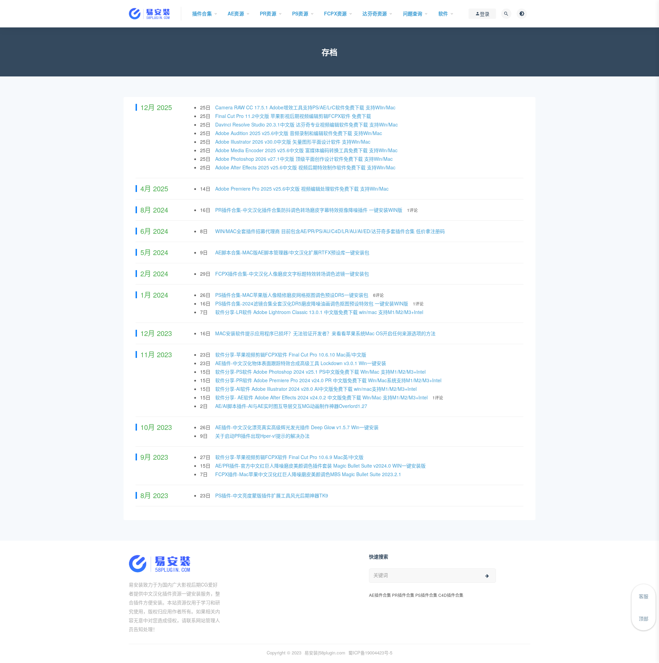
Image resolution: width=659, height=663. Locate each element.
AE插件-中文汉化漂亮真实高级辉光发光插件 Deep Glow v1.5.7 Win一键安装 (297, 427)
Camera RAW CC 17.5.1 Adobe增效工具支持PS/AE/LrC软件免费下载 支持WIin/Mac (306, 107)
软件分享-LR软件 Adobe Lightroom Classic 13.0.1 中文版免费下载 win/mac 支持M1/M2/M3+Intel (320, 312)
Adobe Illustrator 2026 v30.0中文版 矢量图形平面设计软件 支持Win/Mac (293, 141)
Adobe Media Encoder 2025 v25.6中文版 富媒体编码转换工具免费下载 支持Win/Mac (307, 150)
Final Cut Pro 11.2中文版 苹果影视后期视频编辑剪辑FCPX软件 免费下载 (293, 115)
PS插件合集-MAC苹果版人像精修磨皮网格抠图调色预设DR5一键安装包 (292, 294)
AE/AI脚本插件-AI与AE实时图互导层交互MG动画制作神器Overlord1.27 (292, 405)
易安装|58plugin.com (324, 652)
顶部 (643, 618)
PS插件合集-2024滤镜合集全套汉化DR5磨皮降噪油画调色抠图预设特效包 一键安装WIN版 (312, 303)
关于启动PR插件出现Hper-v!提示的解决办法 (263, 435)
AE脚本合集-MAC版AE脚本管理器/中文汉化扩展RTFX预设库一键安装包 (293, 252)
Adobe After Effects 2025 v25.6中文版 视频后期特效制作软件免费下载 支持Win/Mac (306, 167)
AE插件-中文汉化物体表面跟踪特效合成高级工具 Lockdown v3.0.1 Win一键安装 (301, 363)
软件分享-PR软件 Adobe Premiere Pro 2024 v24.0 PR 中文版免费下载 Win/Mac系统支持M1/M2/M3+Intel (329, 380)
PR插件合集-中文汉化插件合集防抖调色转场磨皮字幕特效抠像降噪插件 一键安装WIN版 (309, 209)
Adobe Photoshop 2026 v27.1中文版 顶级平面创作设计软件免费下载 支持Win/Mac (304, 158)
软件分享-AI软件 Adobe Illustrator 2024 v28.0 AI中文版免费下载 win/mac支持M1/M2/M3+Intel (316, 388)
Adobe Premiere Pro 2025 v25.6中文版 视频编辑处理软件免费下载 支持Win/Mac (302, 188)
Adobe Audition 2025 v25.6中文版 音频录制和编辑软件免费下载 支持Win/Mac (299, 133)
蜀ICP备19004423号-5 (370, 652)
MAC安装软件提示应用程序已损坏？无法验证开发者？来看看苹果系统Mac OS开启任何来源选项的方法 (326, 333)
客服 (643, 596)
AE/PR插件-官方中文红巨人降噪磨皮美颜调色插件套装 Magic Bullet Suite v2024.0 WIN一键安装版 (321, 465)
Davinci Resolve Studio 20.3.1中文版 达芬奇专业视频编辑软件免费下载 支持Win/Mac (307, 124)
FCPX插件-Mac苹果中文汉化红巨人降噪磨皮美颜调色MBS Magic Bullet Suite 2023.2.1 (309, 474)
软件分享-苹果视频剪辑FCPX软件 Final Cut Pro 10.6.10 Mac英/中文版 (291, 354)
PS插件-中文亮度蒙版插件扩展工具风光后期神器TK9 (272, 495)
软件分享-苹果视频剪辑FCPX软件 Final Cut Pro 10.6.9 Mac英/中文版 (290, 457)
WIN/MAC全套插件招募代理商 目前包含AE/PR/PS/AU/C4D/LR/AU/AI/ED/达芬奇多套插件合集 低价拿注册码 (330, 231)
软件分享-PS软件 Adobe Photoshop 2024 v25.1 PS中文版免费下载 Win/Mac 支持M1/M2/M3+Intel (321, 371)
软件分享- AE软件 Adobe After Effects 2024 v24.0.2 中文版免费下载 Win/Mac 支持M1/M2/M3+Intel (322, 397)
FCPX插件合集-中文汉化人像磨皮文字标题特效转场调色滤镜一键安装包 (292, 273)
